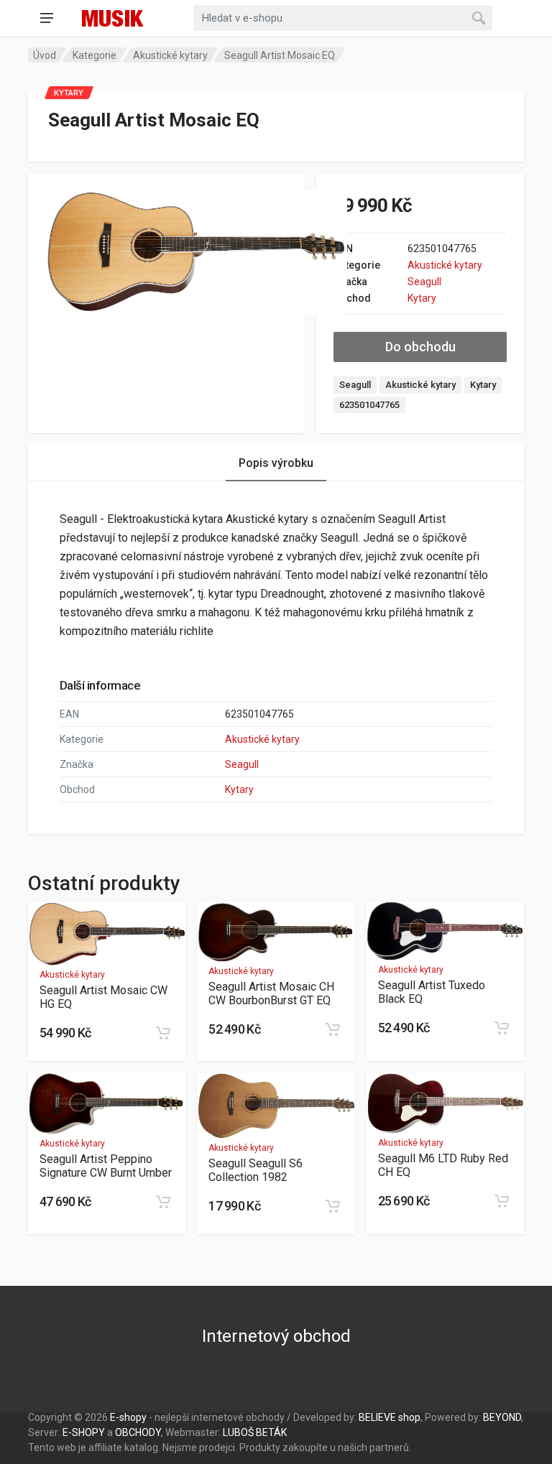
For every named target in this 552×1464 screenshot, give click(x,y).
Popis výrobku (276, 463)
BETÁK (271, 1432)
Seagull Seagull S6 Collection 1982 (255, 1170)
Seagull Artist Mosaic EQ (279, 55)
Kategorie (94, 55)
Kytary (422, 298)
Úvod (44, 55)
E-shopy (128, 1417)
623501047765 (369, 404)
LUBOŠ (238, 1432)
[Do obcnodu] (163, 1033)
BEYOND (502, 1417)
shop (409, 1417)
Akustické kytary (170, 55)
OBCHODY (138, 1432)
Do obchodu (420, 346)
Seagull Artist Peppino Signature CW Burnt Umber (106, 1166)
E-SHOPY (84, 1432)
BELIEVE (377, 1417)
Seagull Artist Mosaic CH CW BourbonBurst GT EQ (271, 993)
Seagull (424, 281)
